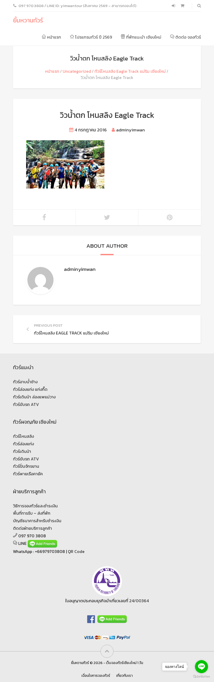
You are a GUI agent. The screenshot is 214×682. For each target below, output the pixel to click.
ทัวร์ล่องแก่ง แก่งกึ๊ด (30, 389)
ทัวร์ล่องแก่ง (23, 444)
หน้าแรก (53, 37)
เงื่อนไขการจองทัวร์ (95, 675)
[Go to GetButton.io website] (201, 676)
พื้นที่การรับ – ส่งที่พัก (31, 513)
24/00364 (139, 601)
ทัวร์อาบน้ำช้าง (25, 382)
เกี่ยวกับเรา (124, 675)
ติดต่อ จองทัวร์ (187, 37)
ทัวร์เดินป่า (22, 451)
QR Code (76, 551)
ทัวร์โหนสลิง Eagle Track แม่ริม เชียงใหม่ (130, 71)
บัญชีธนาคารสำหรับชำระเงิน (37, 520)
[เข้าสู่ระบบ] (173, 6)
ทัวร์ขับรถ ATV (26, 404)
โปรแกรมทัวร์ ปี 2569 (93, 37)
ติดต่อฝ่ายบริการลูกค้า (32, 528)
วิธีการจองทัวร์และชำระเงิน (35, 506)
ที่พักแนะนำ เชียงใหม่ (143, 37)
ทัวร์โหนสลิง (23, 436)
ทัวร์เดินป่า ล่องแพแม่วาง (34, 397)
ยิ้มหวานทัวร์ (28, 20)
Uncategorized (77, 71)
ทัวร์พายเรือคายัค (28, 474)
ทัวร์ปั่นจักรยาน (26, 466)
